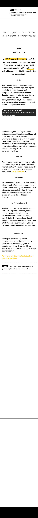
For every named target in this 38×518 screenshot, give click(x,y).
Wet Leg (27, 269)
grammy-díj (6, 269)
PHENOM (19, 48)
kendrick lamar (28, 266)
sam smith (21, 269)
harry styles (13, 266)
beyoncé (20, 266)
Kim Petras (13, 269)
